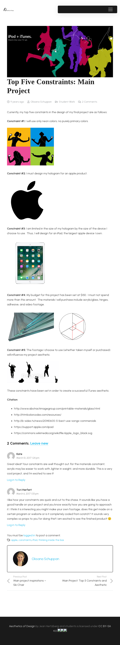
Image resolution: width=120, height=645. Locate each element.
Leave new (39, 443)
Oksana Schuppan (41, 101)
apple (14, 539)
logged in (29, 535)
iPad (34, 539)
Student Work (67, 101)
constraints (25, 539)
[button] (110, 9)
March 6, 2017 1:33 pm (27, 493)
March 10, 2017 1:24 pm (27, 457)
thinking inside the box (51, 539)
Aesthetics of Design (22, 626)
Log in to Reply (16, 480)
